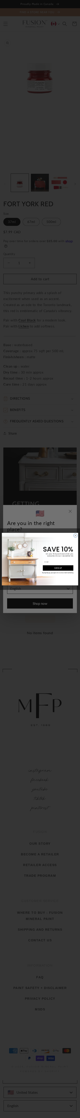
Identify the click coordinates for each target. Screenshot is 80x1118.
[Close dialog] (75, 535)
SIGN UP (58, 567)
